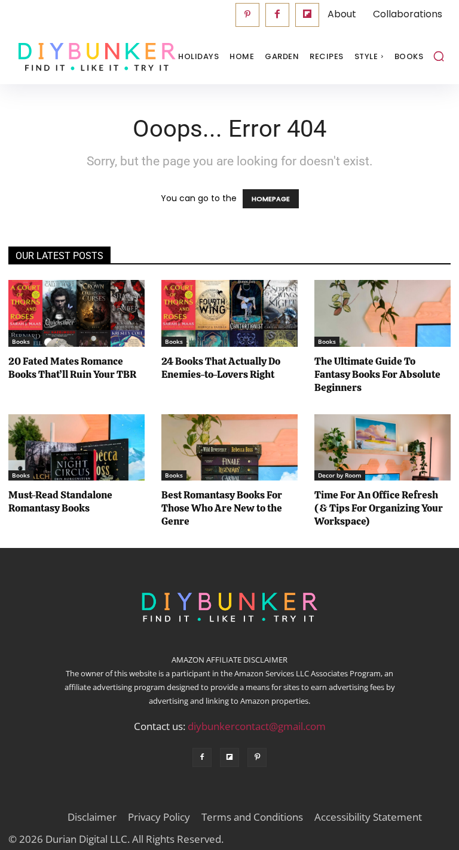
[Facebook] (277, 15)
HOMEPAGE (271, 199)
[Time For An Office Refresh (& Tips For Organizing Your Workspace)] (382, 447)
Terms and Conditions (252, 817)
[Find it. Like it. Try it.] (68, 57)
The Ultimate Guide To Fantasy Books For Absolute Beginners (377, 374)
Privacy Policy (159, 817)
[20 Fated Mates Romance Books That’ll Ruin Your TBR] (76, 313)
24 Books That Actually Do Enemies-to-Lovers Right (220, 368)
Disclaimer (92, 817)
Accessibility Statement (368, 817)
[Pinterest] (247, 15)
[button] (439, 56)
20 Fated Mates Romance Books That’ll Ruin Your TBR (72, 368)
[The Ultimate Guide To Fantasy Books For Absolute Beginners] (382, 313)
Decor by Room (340, 475)
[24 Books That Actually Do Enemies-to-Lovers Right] (229, 313)
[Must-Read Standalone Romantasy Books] (76, 447)
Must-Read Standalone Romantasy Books (60, 501)
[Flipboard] (307, 15)
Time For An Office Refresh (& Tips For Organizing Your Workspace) (378, 508)
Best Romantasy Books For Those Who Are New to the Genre (221, 508)
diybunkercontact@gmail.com (257, 726)
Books (21, 341)
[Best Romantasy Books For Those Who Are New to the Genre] (229, 447)
